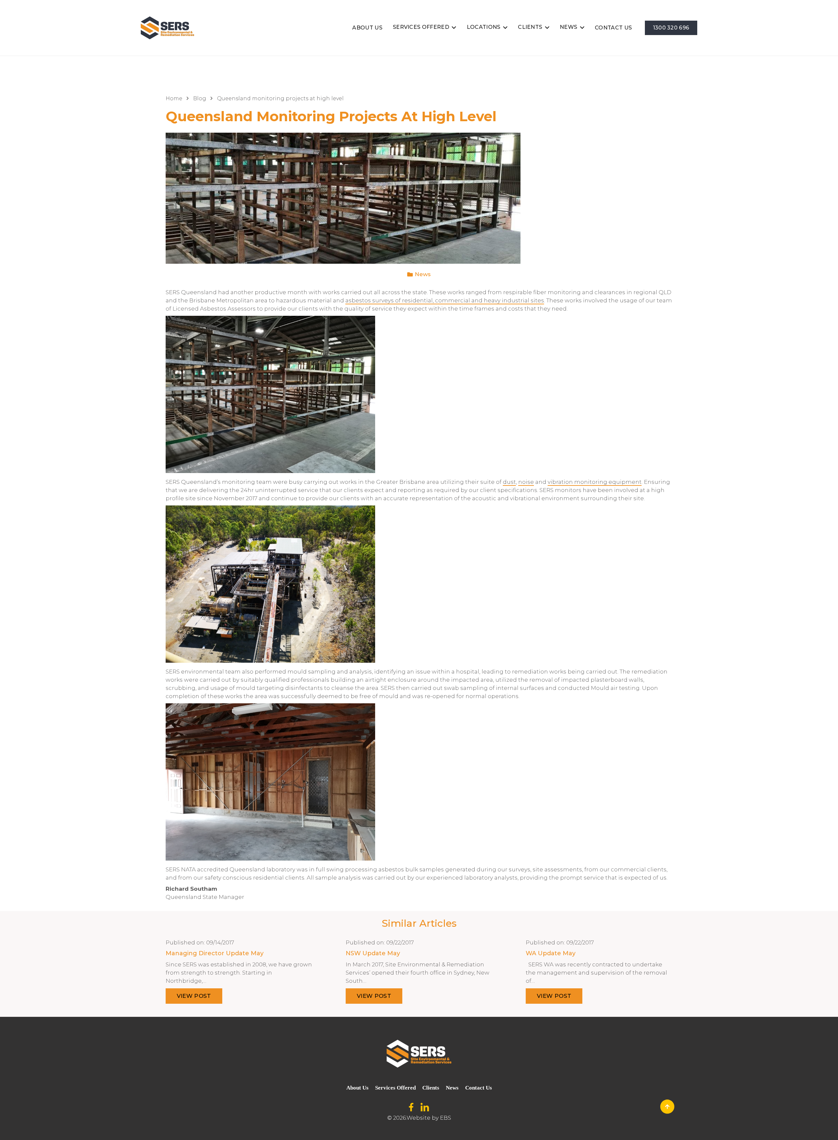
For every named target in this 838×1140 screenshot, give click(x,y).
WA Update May (550, 953)
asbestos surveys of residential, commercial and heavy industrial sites (444, 300)
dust (509, 482)
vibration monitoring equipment (595, 482)
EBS (445, 1117)
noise (526, 482)
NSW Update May (373, 953)
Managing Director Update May (215, 953)
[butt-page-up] (667, 1106)
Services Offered (395, 1088)
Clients (430, 1088)
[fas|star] (411, 1107)
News (423, 274)
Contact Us (478, 1088)
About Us (357, 1088)
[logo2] (167, 27)
